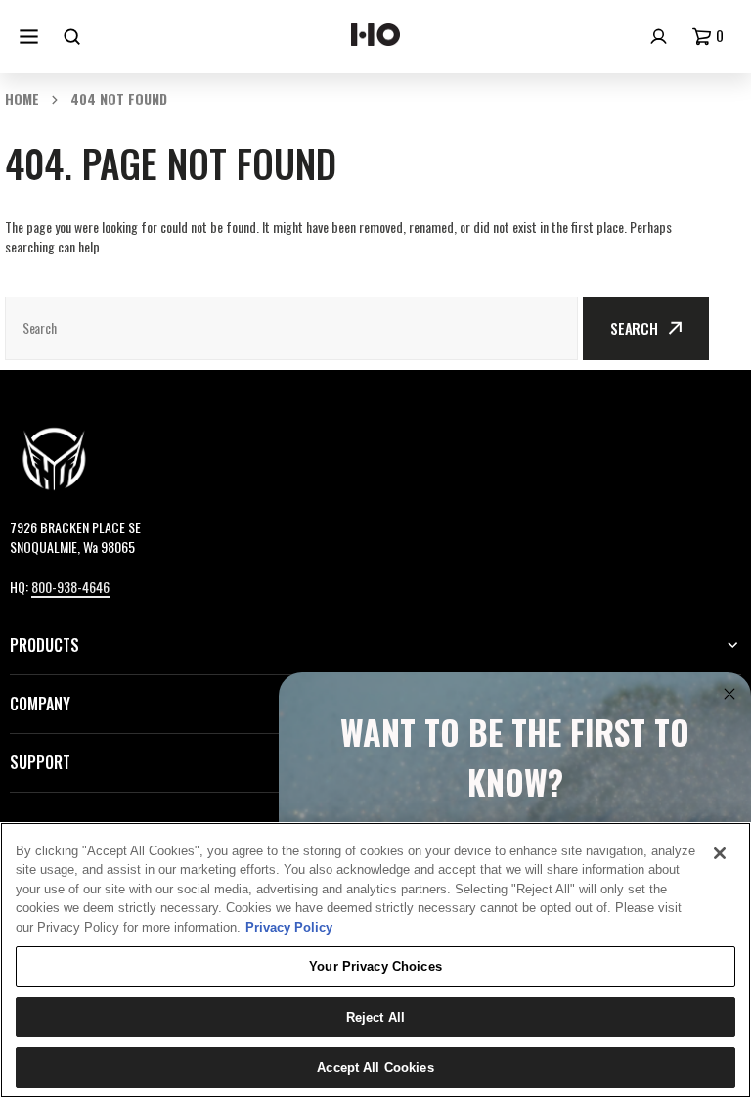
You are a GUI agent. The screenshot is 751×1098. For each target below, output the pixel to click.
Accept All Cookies (375, 1067)
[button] (711, 36)
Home (22, 98)
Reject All (375, 1017)
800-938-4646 (70, 586)
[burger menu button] (31, 36)
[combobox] (291, 328)
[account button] (661, 36)
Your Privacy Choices (375, 966)
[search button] (74, 36)
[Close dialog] (729, 694)
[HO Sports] (375, 37)
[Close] (719, 853)
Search (634, 328)
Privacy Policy (288, 927)
